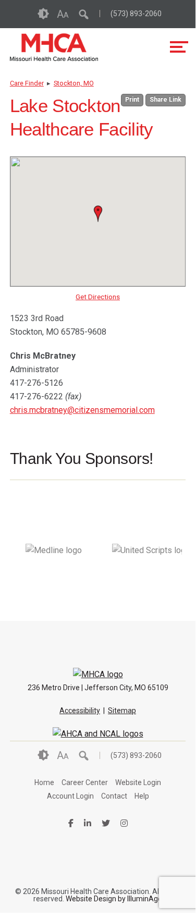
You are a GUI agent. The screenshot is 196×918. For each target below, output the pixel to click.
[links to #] (147, 583)
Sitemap (122, 710)
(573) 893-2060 (136, 13)
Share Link (165, 99)
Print (132, 99)
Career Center (85, 782)
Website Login (138, 782)
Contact (114, 796)
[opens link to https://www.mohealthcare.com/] (54, 47)
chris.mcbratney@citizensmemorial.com (82, 410)
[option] (54, 550)
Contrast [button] (43, 14)
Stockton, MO (74, 83)
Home (44, 782)
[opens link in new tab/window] (98, 734)
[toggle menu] (179, 46)
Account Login (70, 796)
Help (141, 796)
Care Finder (27, 83)
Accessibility (79, 710)
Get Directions (98, 296)
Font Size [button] (63, 14)
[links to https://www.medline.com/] (54, 583)
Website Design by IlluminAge (114, 899)
